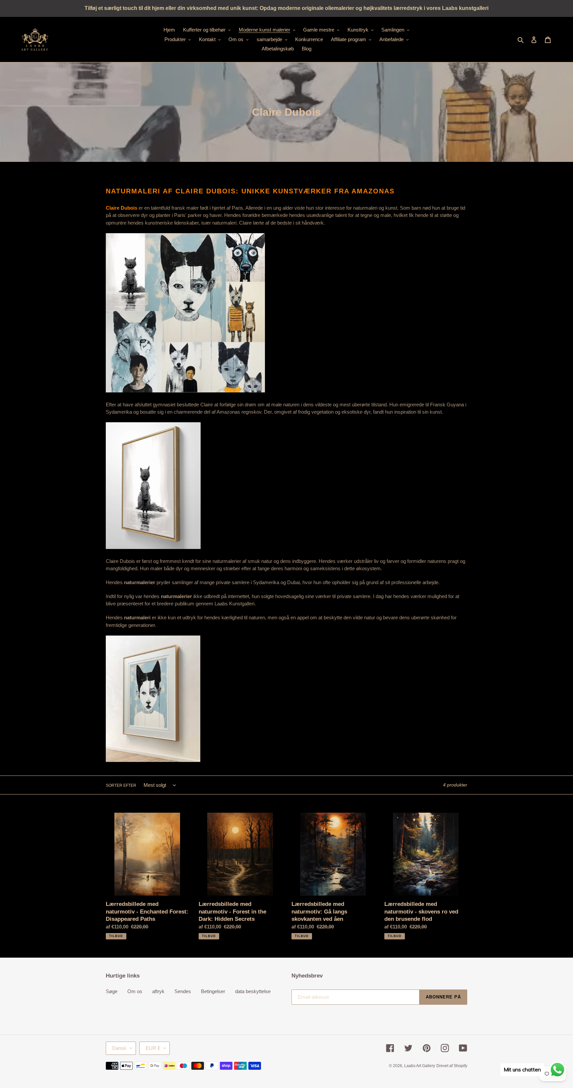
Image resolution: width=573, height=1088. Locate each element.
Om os (134, 991)
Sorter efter (121, 785)
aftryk (158, 991)
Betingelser (213, 991)
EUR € (153, 1048)
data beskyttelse (253, 991)
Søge (111, 991)
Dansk (119, 1048)
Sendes (182, 991)
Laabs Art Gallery (419, 1065)
